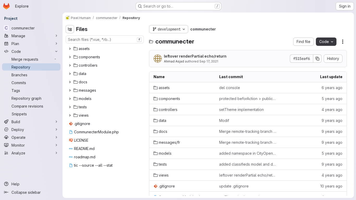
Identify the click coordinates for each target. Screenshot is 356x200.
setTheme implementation (241, 109)
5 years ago (332, 98)
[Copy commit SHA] (317, 58)
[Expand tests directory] (70, 107)
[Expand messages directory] (70, 90)
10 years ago (331, 186)
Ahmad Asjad (174, 61)
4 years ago (332, 109)
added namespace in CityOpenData (248, 153)
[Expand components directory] (70, 57)
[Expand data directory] (70, 74)
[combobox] (105, 39)
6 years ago (332, 87)
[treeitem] (105, 49)
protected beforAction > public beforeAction (248, 98)
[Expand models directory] (70, 99)
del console (229, 87)
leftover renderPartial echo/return (195, 56)
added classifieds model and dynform (248, 164)
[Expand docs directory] (70, 82)
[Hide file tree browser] (70, 29)
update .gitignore (234, 186)
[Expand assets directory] (70, 49)
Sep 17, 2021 (208, 61)
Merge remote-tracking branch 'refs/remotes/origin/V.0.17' (248, 131)
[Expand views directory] (70, 115)
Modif (224, 120)
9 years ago (332, 120)
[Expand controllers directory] (70, 65)
